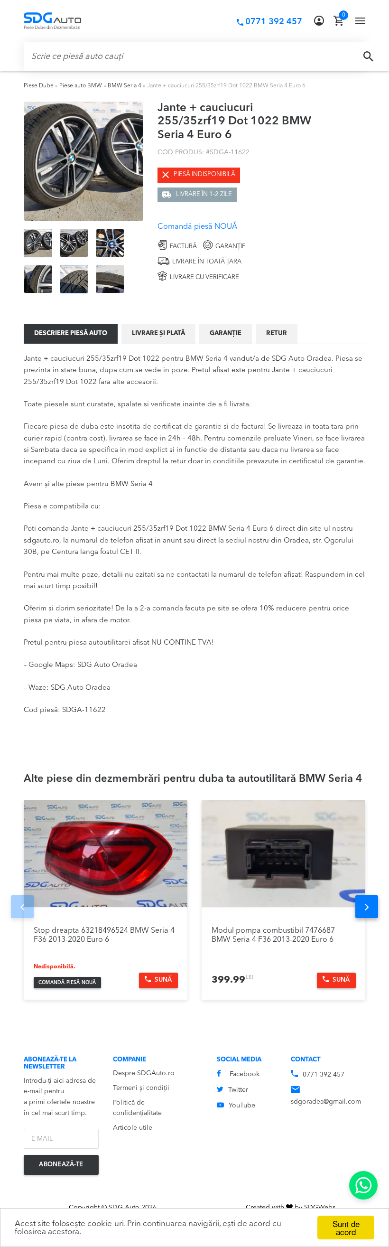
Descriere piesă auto (70, 333)
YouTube (242, 1105)
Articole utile (132, 1128)
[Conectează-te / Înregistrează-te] (319, 21)
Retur (276, 333)
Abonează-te (61, 1165)
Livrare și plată (158, 333)
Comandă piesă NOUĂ (197, 227)
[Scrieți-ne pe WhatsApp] (363, 1185)
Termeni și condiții (141, 1088)
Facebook (244, 1074)
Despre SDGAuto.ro (144, 1073)
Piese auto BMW (80, 86)
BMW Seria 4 (124, 86)
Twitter (238, 1090)
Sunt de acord (346, 1228)
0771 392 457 (323, 1074)
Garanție (225, 333)
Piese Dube (39, 86)
